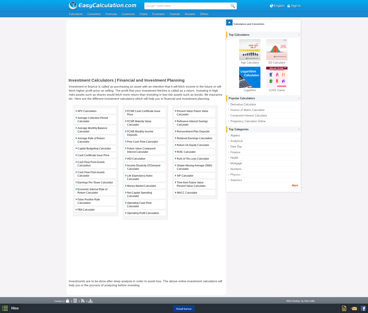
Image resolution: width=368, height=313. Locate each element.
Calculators (76, 14)
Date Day (236, 146)
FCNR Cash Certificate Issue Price (143, 113)
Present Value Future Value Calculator (192, 113)
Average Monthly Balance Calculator (92, 130)
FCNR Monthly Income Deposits (140, 133)
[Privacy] (68, 301)
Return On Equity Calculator (193, 145)
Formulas (111, 14)
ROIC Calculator (186, 151)
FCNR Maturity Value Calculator (139, 123)
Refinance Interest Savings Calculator (192, 123)
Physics (235, 174)
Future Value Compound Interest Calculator (141, 150)
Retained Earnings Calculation (194, 138)
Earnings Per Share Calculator (95, 182)
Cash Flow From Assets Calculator (91, 174)
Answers (190, 14)
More (295, 185)
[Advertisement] (114, 50)
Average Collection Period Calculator (93, 119)
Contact (58, 301)
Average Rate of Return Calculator (91, 140)
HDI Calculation (136, 158)
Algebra (235, 135)
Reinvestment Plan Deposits (193, 131)
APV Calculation (87, 111)
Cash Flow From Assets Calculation (91, 164)
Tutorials (175, 14)
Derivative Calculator (243, 104)
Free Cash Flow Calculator (142, 141)
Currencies (128, 14)
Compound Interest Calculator (248, 115)
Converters (94, 14)
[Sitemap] (91, 301)
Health (234, 157)
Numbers (236, 169)
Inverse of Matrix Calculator (247, 110)
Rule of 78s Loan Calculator (193, 158)
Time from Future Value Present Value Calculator (191, 184)
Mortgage (236, 163)
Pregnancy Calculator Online (248, 121)
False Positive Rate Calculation (89, 201)
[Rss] (83, 301)
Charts (144, 14)
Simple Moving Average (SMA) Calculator (194, 167)
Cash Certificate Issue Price (93, 155)
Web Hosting (293, 301)
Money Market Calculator (141, 185)
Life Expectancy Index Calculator (139, 177)
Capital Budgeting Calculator (94, 148)
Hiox (15, 308)
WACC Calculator (187, 192)
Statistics (236, 180)
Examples (158, 14)
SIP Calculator (185, 175)
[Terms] (75, 301)
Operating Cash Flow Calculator (139, 204)
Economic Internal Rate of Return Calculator (92, 191)
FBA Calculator (86, 209)
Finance (235, 152)
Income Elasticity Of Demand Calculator (143, 167)
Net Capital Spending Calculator (139, 194)
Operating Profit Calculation (143, 213)
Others (204, 14)
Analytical (236, 141)
